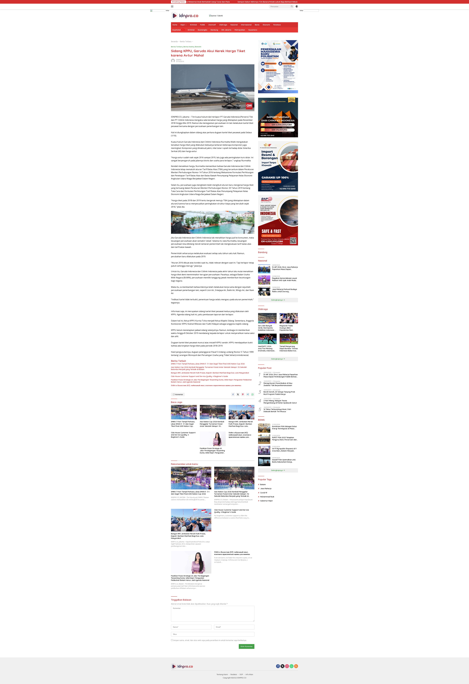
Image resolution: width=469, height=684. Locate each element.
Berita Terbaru (177, 47)
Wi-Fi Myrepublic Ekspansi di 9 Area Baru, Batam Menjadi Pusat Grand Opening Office (284, 450)
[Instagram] (287, 666)
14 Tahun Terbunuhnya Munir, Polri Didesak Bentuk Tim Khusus (277, 410)
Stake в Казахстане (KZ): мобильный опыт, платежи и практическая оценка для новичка (206, 385)
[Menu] (172, 6)
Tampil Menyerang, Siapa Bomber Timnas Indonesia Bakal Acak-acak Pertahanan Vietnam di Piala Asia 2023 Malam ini (289, 348)
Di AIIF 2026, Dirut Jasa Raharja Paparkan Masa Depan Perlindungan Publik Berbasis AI (285, 268)
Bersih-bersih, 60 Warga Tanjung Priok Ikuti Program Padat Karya (279, 393)
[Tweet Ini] (238, 394)
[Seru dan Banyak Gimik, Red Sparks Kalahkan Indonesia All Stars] (267, 318)
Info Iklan (249, 674)
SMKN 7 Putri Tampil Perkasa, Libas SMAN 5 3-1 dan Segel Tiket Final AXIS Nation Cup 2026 (208, 364)
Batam (263, 484)
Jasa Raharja (265, 488)
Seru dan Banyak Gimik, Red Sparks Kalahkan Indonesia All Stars (267, 328)
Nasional (234, 25)
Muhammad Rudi (267, 497)
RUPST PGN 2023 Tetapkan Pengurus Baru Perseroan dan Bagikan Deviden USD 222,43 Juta (284, 438)
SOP (241, 674)
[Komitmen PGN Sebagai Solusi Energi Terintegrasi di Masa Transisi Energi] (264, 428)
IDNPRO (178, 60)
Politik (202, 25)
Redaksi (233, 674)
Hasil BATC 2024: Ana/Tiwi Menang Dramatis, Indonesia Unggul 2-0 (266, 348)
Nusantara (252, 30)
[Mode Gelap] (297, 6)
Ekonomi (266, 25)
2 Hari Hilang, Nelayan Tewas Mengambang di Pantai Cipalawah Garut (280, 402)
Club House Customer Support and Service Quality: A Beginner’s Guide (199, 376)
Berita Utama (188, 47)
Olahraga (223, 25)
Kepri (183, 25)
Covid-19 (263, 492)
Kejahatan (176, 30)
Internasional (246, 25)
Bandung (214, 30)
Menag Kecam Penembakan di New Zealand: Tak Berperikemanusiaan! (278, 384)
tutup (167, 10)
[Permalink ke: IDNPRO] (173, 60)
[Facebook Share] (233, 394)
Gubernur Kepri (266, 501)
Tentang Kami (222, 674)
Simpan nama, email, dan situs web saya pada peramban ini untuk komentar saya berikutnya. (210, 640)
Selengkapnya (277, 300)
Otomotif (212, 25)
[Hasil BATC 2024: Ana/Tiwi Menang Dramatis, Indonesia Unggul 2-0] (267, 339)
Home (174, 25)
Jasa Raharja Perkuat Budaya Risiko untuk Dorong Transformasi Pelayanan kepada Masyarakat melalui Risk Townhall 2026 (284, 290)
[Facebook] (278, 666)
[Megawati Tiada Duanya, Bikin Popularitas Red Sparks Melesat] (289, 318)
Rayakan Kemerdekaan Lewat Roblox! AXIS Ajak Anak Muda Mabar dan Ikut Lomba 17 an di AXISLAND (284, 279)
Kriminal (193, 25)
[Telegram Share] (248, 394)
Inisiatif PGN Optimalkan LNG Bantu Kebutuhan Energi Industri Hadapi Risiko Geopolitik (284, 461)
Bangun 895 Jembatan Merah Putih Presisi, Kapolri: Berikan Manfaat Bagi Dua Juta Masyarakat (210, 373)
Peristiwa (277, 25)
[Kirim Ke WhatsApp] (252, 394)
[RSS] (296, 666)
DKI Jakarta (226, 30)
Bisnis (257, 25)
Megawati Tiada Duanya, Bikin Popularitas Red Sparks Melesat (286, 328)
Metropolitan (240, 30)
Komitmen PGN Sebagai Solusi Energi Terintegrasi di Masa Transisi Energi (284, 427)
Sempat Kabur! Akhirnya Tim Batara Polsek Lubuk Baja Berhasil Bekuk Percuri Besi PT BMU (219, 2)
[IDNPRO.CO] (184, 15)
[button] (291, 6)
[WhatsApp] (291, 666)
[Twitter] (282, 666)
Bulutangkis (202, 30)
